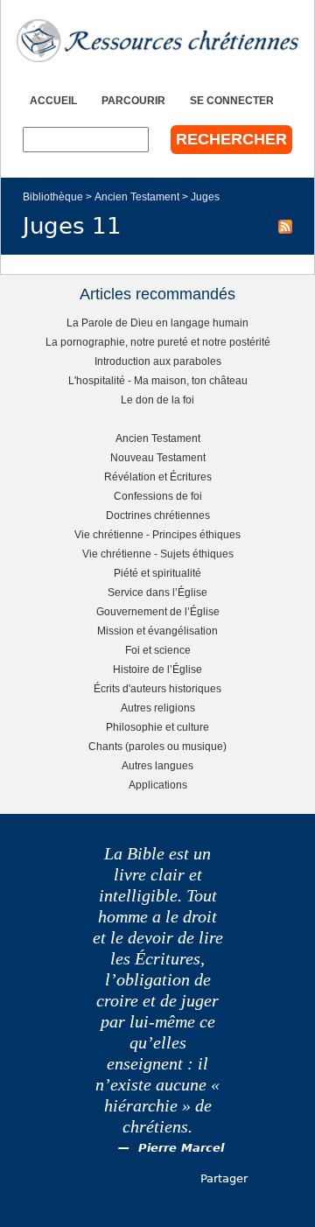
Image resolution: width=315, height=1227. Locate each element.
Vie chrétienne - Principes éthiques (157, 534)
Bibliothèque (53, 196)
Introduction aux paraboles (157, 361)
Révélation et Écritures (158, 476)
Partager (224, 1178)
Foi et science (158, 650)
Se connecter (232, 100)
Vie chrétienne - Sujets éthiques (158, 553)
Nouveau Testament (158, 457)
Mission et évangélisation (157, 630)
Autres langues (157, 765)
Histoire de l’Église (157, 669)
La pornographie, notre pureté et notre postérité (158, 341)
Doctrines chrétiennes (158, 515)
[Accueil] (157, 40)
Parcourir (133, 100)
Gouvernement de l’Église (158, 611)
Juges (205, 196)
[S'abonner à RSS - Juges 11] (285, 226)
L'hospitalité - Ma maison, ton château (158, 380)
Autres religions (158, 707)
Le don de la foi (157, 399)
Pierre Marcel (181, 1147)
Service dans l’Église (157, 592)
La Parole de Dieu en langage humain (157, 322)
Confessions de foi (158, 495)
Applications (158, 784)
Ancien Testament (136, 196)
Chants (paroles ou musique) (157, 746)
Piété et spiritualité (157, 572)
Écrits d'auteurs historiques (157, 688)
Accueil (53, 100)
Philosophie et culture (157, 727)
